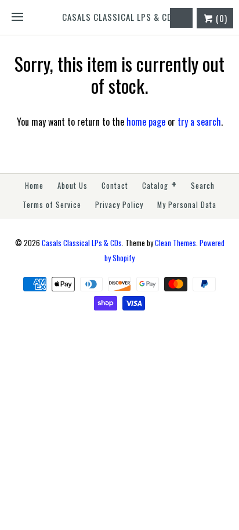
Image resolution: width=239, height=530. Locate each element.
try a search (199, 122)
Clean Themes (175, 242)
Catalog (159, 184)
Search (203, 185)
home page (145, 122)
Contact (115, 185)
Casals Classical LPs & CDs (82, 242)
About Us (72, 185)
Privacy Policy (119, 204)
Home (34, 185)
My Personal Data (186, 204)
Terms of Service (52, 204)
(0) (220, 18)
